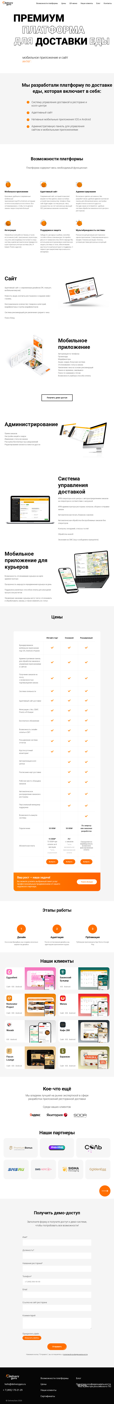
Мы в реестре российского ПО (94, 1386)
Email (24, 1289)
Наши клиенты (87, 3)
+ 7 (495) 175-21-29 (12, 1390)
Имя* (24, 1237)
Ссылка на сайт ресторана (34, 1302)
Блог (98, 3)
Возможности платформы (47, 3)
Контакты (108, 3)
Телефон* (27, 1276)
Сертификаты (48, 1396)
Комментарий (28, 1315)
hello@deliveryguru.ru (15, 1384)
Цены (63, 3)
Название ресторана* (32, 1263)
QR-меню (73, 3)
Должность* (28, 1250)
